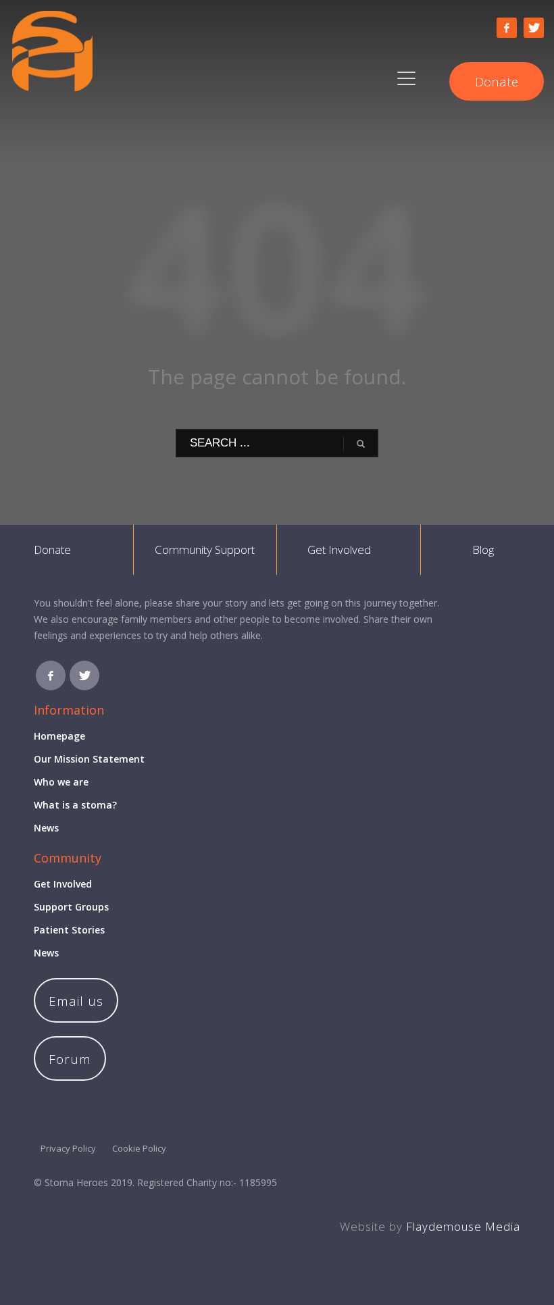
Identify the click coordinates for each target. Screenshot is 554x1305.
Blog (483, 549)
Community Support (205, 549)
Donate (52, 549)
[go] (360, 444)
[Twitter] (534, 28)
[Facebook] (507, 28)
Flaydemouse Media (463, 1226)
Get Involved (339, 549)
